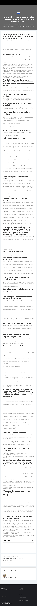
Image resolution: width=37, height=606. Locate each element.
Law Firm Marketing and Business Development (10, 556)
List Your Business (4, 589)
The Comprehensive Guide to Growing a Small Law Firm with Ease (13, 558)
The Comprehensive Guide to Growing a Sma (10, 577)
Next (33, 551)
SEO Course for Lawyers (6, 562)
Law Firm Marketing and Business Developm (11, 570)
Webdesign (11, 26)
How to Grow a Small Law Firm (7, 560)
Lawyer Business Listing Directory (6, 603)
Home (4, 24)
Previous (4, 551)
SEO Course (3, 588)
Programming (8, 24)
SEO (8, 26)
